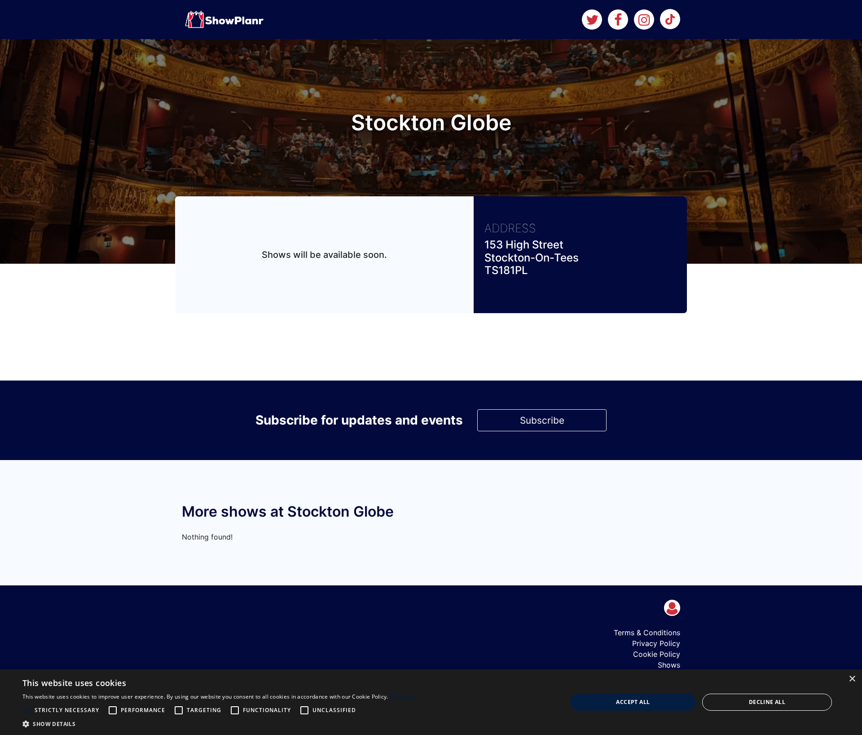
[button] (220, 723)
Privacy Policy (656, 643)
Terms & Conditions (647, 632)
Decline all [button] (767, 702)
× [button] (852, 679)
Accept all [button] (633, 702)
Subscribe (542, 420)
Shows (669, 664)
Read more (404, 696)
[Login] (672, 608)
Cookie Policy (656, 654)
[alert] (431, 702)
